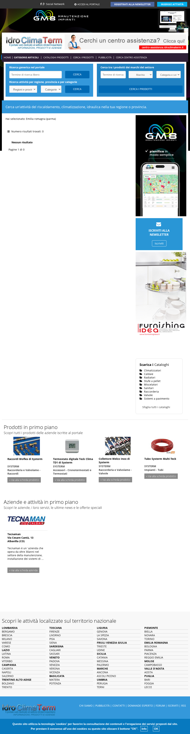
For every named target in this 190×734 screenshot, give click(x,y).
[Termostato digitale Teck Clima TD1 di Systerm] (72, 445)
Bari (147, 679)
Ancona (102, 672)
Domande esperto (140, 705)
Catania (102, 657)
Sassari (54, 653)
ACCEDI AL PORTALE (88, 4)
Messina (102, 661)
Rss (183, 705)
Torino (149, 639)
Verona (54, 668)
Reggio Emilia (153, 657)
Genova (102, 631)
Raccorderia (151, 391)
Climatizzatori (152, 370)
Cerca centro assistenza (131, 57)
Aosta (148, 672)
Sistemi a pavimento (156, 398)
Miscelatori (150, 384)
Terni (100, 687)
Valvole (148, 395)
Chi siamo (86, 705)
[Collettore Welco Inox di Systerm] (118, 445)
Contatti (118, 705)
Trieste (102, 646)
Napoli (6, 672)
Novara (149, 635)
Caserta (7, 668)
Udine (101, 650)
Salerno (8, 676)
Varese (6, 642)
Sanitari (148, 388)
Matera (54, 679)
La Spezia (103, 635)
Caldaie (148, 374)
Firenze (54, 631)
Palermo (103, 665)
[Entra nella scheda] (27, 519)
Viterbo (7, 661)
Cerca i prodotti (83, 57)
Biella (148, 631)
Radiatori (149, 377)
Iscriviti (159, 243)
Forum (160, 705)
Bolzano (8, 683)
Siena (53, 642)
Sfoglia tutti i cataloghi (156, 407)
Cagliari (55, 650)
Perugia (102, 683)
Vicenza (54, 672)
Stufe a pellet (151, 381)
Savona (102, 639)
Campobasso (153, 665)
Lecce (148, 687)
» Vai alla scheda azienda (23, 570)
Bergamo (8, 631)
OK (156, 728)
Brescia (7, 635)
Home (7, 57)
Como (6, 646)
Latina (6, 653)
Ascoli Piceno (106, 676)
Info (144, 728)
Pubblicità (105, 57)
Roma (6, 657)
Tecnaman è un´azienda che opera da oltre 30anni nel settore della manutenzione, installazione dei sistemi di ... (25, 553)
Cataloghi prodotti (56, 57)
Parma (148, 650)
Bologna (150, 646)
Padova (54, 661)
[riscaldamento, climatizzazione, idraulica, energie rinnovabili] (34, 42)
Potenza (55, 683)
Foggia (149, 683)
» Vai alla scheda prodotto (24, 480)
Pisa (52, 639)
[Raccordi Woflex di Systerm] (26, 445)
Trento (7, 687)
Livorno (55, 635)
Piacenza (150, 653)
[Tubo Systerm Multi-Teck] (163, 445)
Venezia (54, 665)
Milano (7, 639)
